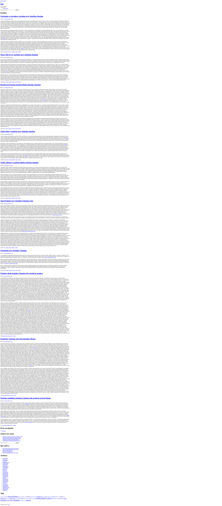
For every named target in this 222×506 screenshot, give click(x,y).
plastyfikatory (29, 498)
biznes (16, 496)
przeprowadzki (40, 498)
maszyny (57, 496)
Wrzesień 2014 (5, 488)
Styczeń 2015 (5, 484)
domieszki (32, 496)
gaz (43, 496)
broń (21, 496)
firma (38, 496)
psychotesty (54, 498)
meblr (64, 496)
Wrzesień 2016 (5, 474)
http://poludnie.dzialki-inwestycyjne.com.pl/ (11, 448)
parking (19, 51)
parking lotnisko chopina (57, 214)
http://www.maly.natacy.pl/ (8, 451)
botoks (19, 496)
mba (59, 496)
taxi (65, 498)
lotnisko (4, 38)
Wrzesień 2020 (5, 463)
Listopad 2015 (5, 479)
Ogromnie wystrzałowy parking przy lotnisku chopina (21, 16)
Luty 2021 (5, 461)
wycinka (25, 500)
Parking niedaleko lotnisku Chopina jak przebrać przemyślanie (25, 398)
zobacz (31, 365)
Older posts (3, 430)
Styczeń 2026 (5, 458)
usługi (11, 500)
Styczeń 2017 (5, 471)
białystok (10, 496)
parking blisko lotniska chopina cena (28, 231)
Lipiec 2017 (5, 468)
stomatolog (60, 498)
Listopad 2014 (5, 486)
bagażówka (2, 496)
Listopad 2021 (5, 460)
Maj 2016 (4, 478)
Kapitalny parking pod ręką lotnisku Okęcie (17, 339)
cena (4, 51)
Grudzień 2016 (5, 472)
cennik (7, 51)
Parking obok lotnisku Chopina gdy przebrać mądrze (21, 273)
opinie (16, 51)
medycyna (2, 498)
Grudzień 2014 (5, 485)
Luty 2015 (5, 483)
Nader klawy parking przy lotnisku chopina (17, 131)
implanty (48, 496)
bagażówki (6, 496)
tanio (63, 498)
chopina (9, 51)
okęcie (13, 270)
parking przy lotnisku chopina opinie (11, 263)
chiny (23, 496)
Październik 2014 (6, 487)
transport (3, 500)
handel (45, 496)
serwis (57, 498)
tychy (8, 500)
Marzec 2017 (5, 469)
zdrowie (28, 500)
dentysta (28, 496)
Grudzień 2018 (5, 466)
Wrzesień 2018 (5, 467)
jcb (51, 496)
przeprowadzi (34, 498)
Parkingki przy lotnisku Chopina (13, 250)
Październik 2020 (6, 462)
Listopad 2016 (5, 473)
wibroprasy (21, 500)
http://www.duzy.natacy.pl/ (8, 450)
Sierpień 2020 (5, 464)
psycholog (48, 498)
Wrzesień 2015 (5, 480)
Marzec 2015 (5, 482)
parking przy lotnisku (28, 422)
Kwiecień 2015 (5, 481)
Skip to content (3, 0)
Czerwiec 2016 (5, 476)
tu (9, 26)
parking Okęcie (27, 403)
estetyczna (35, 496)
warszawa (16, 500)
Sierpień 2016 (5, 475)
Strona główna (5, 8)
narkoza (16, 498)
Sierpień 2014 (5, 489)
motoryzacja (12, 498)
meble (61, 496)
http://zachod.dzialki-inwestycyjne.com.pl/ (10, 452)
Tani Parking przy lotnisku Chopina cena (16, 201)
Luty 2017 (5, 470)
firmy (41, 496)
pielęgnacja (25, 498)
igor (2, 4)
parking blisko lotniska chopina (50, 257)
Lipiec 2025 (5, 459)
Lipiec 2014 (5, 490)
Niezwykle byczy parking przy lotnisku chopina (19, 55)
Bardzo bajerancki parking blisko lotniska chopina (20, 85)
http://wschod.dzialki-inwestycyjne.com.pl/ (10, 449)
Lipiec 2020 (5, 465)
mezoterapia (7, 498)
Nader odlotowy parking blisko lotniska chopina (19, 162)
